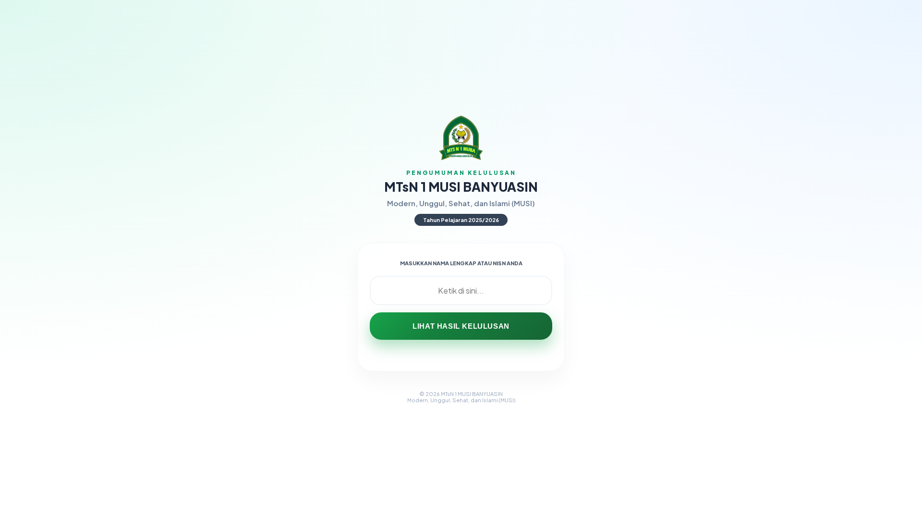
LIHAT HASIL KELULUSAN (461, 326)
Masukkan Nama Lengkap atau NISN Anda (461, 263)
